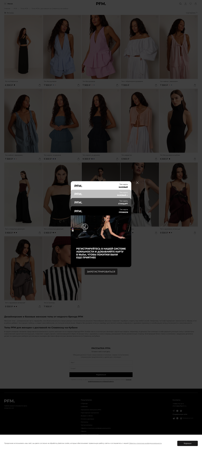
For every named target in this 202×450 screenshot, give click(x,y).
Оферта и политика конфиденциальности (145, 443)
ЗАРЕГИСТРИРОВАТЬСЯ (101, 271)
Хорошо (187, 443)
